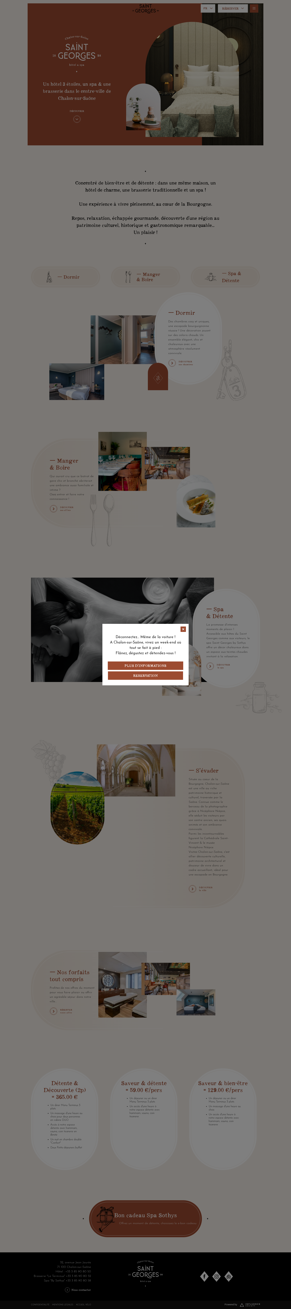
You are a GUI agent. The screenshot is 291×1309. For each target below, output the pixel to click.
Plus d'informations (145, 665)
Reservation (145, 675)
